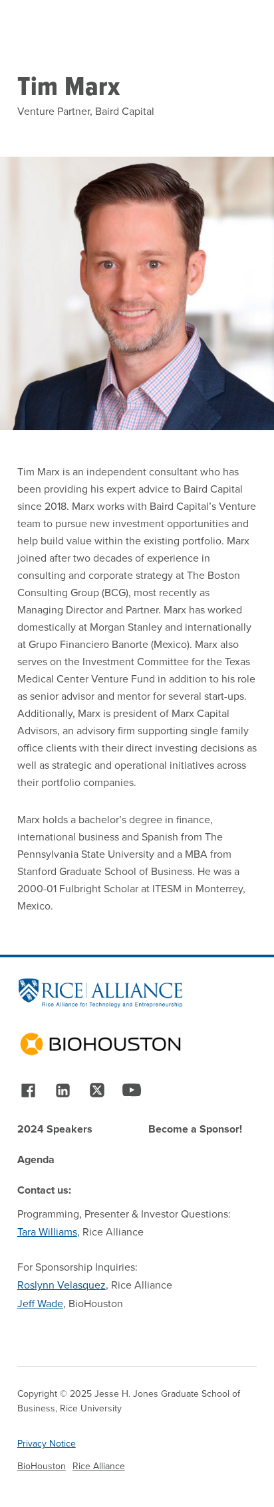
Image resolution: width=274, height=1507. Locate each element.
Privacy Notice (46, 1444)
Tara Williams (47, 1231)
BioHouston (41, 1466)
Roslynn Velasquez (61, 1285)
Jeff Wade (40, 1303)
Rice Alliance (98, 1466)
